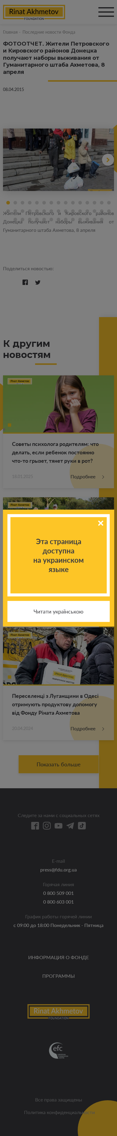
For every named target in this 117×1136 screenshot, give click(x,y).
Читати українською (58, 611)
